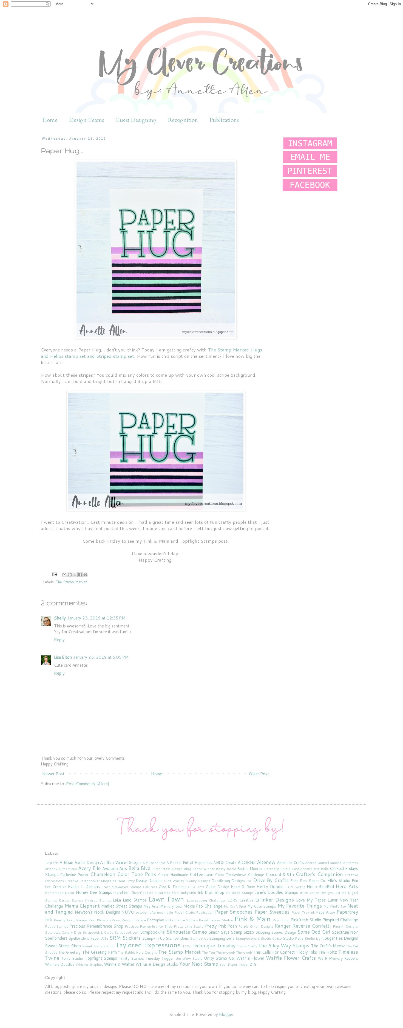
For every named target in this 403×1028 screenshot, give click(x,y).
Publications (224, 120)
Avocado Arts (114, 868)
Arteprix (51, 868)
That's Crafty (247, 946)
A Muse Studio (154, 862)
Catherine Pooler (74, 874)
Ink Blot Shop (210, 892)
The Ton (208, 952)
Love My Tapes (311, 900)
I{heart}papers (141, 892)
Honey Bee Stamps (94, 892)
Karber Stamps (71, 900)
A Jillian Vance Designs (120, 862)
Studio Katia (293, 938)
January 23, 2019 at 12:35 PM (96, 618)
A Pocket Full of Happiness (189, 862)
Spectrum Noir (345, 932)
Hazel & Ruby (243, 886)
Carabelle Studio (277, 868)
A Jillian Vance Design (79, 862)
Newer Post (53, 774)
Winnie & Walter (119, 964)
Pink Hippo (281, 920)
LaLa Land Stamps (130, 900)
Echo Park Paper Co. (308, 880)
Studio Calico (271, 938)
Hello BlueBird (320, 886)
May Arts (151, 906)
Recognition (183, 120)
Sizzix (248, 932)
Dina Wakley (174, 880)
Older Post (259, 774)
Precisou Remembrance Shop (148, 926)
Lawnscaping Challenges (206, 900)
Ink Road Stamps (240, 892)
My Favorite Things (299, 905)
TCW (187, 946)
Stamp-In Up (153, 938)
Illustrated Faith (167, 892)
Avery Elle (89, 868)
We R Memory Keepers (338, 958)
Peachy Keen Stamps (70, 920)
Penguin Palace (133, 920)
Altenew (266, 862)
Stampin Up (199, 938)
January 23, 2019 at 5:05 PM (101, 657)
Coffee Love (202, 874)
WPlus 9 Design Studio (156, 964)
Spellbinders (56, 938)
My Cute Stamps (261, 906)
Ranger (282, 925)
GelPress (150, 887)
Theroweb (244, 952)
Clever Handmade (173, 874)
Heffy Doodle (270, 886)
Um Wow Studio (189, 958)
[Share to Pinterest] (85, 574)
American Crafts (290, 862)
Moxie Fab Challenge (203, 906)
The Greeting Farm (99, 952)
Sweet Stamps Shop (98, 946)
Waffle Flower (250, 958)
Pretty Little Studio (189, 926)
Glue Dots (196, 887)
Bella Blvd (139, 868)
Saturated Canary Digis (63, 932)
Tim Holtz (327, 952)
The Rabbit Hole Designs (137, 952)
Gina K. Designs (172, 886)
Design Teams (86, 120)
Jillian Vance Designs (316, 892)
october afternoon (150, 912)
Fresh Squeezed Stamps (121, 887)
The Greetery (69, 952)
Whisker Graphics (89, 964)
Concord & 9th (280, 874)
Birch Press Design (167, 868)
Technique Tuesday (213, 945)
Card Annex (300, 868)
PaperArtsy (325, 912)
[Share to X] (75, 574)
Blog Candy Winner (199, 868)
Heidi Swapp (295, 887)
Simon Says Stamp (225, 932)
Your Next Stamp (198, 963)
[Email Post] (54, 573)
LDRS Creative (240, 900)
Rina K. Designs (345, 926)
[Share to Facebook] (80, 574)
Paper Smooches (233, 911)
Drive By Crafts (271, 880)
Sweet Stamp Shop (63, 946)
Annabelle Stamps (344, 862)
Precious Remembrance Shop (96, 926)
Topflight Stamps (101, 958)
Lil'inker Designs (274, 899)
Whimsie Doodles (60, 964)
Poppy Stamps (56, 926)
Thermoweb (225, 952)
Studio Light (314, 938)
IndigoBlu (188, 892)
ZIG (253, 964)
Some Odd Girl (313, 931)
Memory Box (171, 906)
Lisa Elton (63, 657)
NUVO (127, 912)
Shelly (60, 618)
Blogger (226, 1014)
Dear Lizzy (126, 880)
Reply (59, 640)
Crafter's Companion (319, 874)
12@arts (52, 862)
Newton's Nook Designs (97, 912)
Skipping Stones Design (276, 932)
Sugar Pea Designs (341, 938)
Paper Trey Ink (303, 912)
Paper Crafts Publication (194, 912)
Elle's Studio (338, 880)
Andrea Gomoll (317, 862)
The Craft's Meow (328, 946)
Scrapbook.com (126, 932)
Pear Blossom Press (104, 920)
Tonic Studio (72, 958)
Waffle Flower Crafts (291, 957)
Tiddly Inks (307, 952)
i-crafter (121, 892)
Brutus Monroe (250, 868)
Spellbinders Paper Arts (88, 938)
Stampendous (177, 938)
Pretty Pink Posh (221, 926)
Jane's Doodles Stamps (276, 892)
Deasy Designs (149, 880)
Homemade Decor (60, 892)
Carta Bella (320, 868)
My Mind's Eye (334, 906)
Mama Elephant (82, 905)
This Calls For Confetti (274, 952)
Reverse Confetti (311, 925)
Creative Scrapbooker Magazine (90, 880)
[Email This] (64, 574)
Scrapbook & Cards (98, 932)
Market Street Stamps (121, 906)
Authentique (67, 868)
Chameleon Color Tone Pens (123, 874)
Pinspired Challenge (340, 920)
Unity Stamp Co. (219, 958)
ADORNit (247, 862)
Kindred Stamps (98, 900)
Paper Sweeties (272, 911)
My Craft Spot (235, 906)
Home (50, 120)
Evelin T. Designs (84, 886)
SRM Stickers (125, 937)
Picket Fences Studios (216, 920)
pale (169, 912)
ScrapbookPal (152, 932)
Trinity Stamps (131, 958)
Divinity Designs (197, 880)
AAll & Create (224, 862)
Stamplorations (247, 938)
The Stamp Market (71, 581)
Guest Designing (136, 120)
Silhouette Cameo (186, 931)
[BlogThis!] (69, 574)
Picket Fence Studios (181, 920)
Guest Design (217, 886)
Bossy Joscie (226, 868)
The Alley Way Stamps (283, 945)
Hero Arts (347, 886)
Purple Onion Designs (255, 926)
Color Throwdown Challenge (239, 874)
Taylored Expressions (147, 945)
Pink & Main (252, 918)
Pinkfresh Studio (306, 920)
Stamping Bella (221, 938)
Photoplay (155, 919)
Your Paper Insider (234, 964)
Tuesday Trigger (160, 958)
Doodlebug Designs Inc (231, 880)
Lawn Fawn (166, 899)
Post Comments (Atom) (87, 784)
